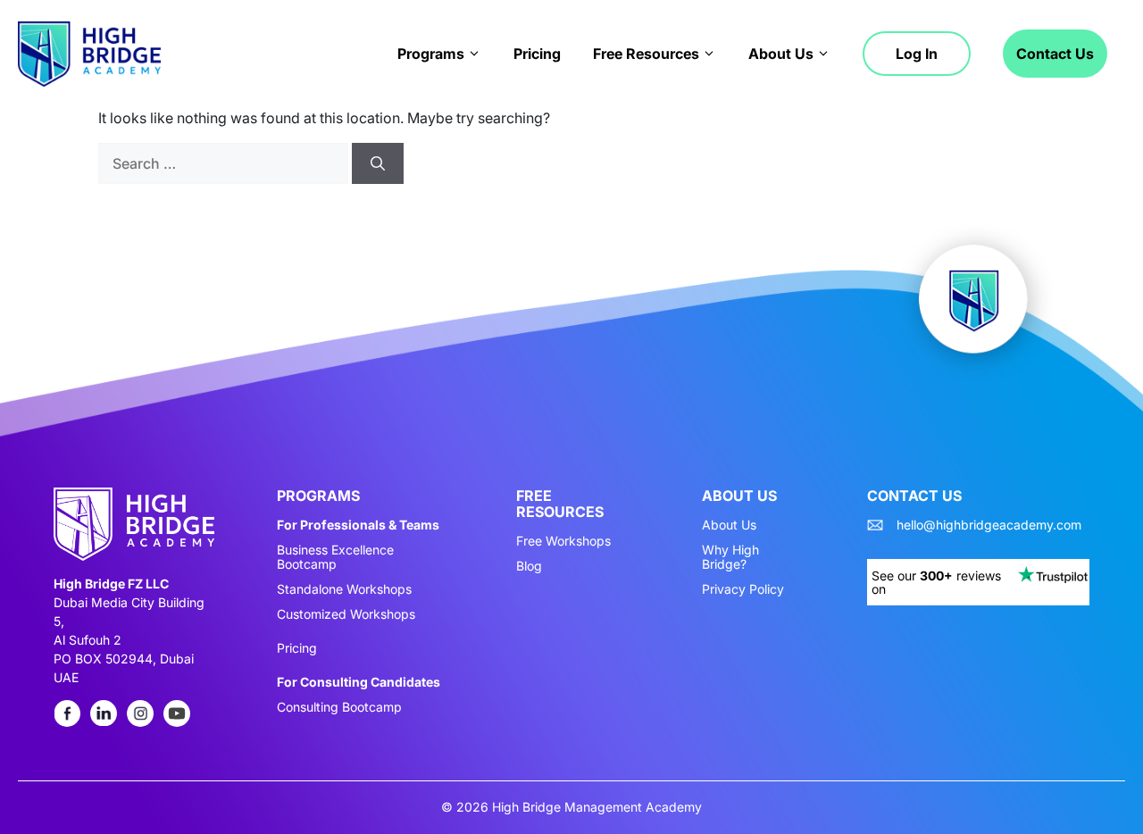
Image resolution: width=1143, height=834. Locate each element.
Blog (529, 566)
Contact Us (1055, 54)
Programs (430, 54)
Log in (917, 54)
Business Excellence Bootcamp (335, 557)
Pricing (537, 54)
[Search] (378, 163)
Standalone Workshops (344, 589)
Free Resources (646, 54)
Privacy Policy (743, 589)
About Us (780, 54)
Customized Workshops (346, 614)
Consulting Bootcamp (339, 707)
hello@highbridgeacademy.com (989, 525)
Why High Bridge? (730, 557)
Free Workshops (563, 541)
